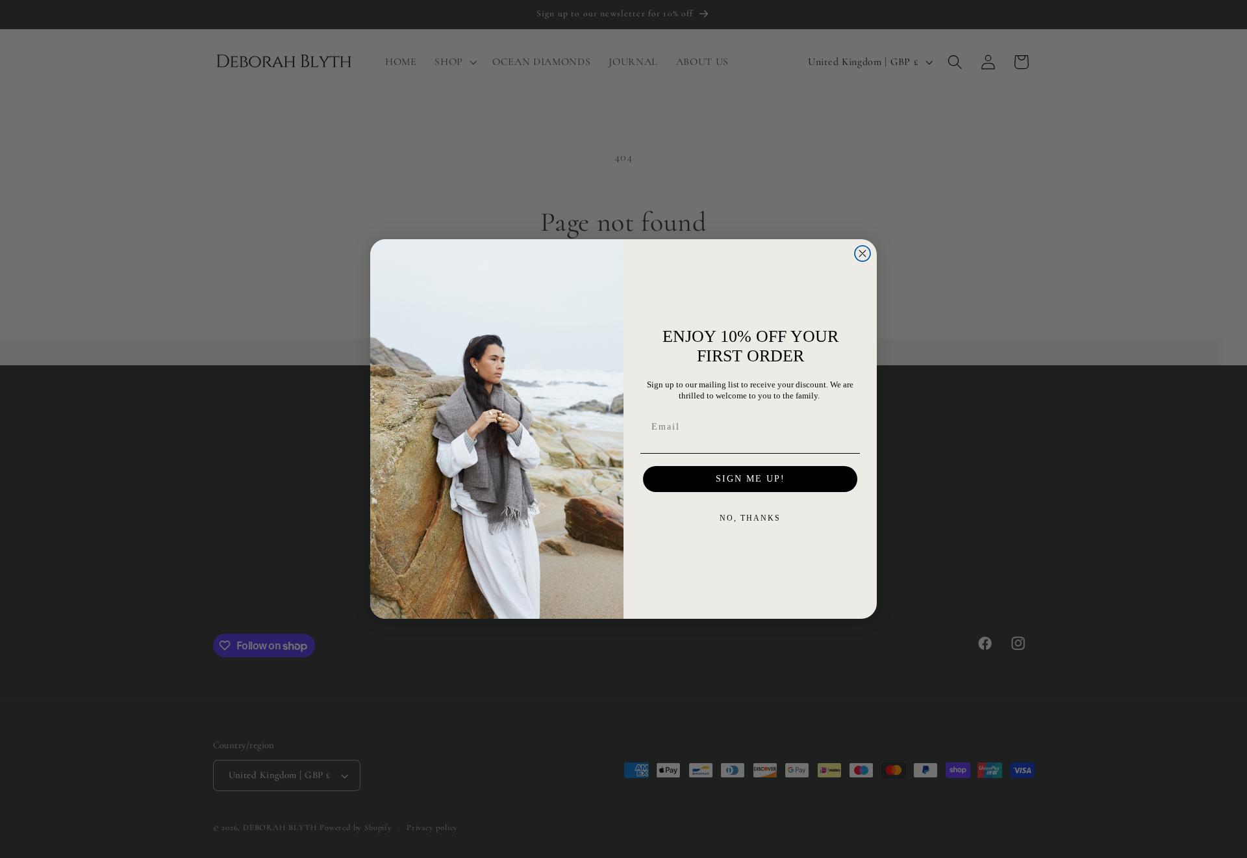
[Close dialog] (862, 253)
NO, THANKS (750, 518)
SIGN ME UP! (750, 479)
